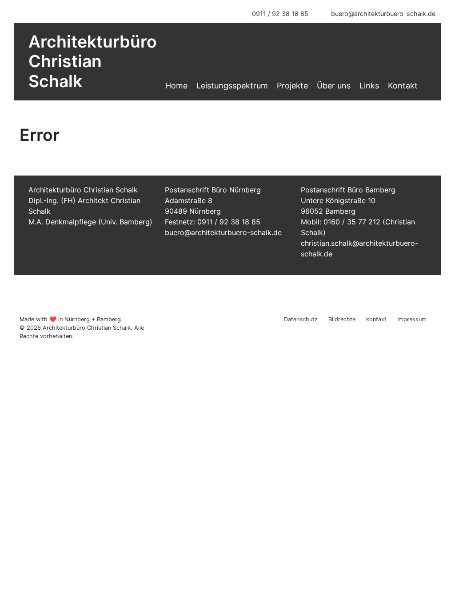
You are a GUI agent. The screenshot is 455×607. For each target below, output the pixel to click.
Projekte (292, 85)
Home (176, 85)
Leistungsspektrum (232, 85)
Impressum (412, 319)
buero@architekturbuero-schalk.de (382, 13)
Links (369, 85)
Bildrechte (341, 319)
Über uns (334, 85)
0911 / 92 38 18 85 (280, 13)
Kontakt (403, 85)
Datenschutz (301, 319)
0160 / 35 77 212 (351, 221)
